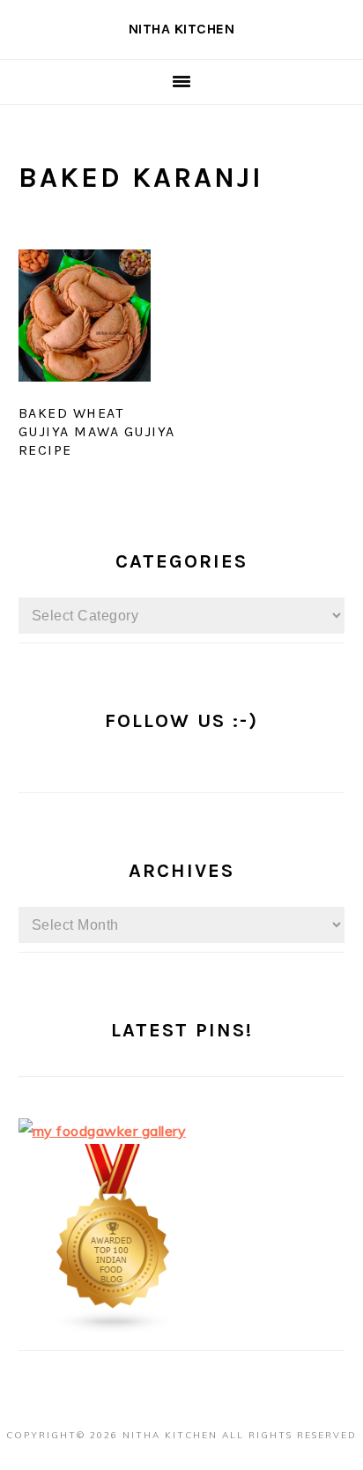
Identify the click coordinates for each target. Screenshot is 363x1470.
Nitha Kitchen (182, 28)
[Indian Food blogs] (114, 1329)
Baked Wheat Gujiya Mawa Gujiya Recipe (97, 431)
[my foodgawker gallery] (103, 1131)
